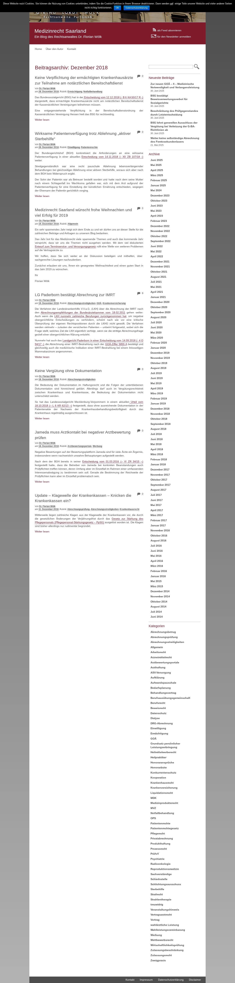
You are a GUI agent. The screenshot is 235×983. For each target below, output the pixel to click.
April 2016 (157, 560)
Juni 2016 (157, 550)
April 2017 (157, 510)
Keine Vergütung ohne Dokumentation (68, 371)
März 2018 (157, 454)
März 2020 (157, 337)
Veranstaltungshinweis (165, 909)
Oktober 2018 (159, 418)
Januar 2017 (158, 525)
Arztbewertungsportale (80, 446)
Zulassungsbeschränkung (167, 950)
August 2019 (158, 368)
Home (38, 48)
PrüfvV (155, 853)
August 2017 (158, 489)
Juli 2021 (156, 281)
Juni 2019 (157, 378)
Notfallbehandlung (92, 91)
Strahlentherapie (161, 899)
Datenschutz (158, 713)
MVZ (153, 808)
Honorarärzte (159, 767)
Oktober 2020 (159, 307)
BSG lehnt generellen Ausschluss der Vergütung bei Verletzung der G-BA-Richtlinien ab (174, 126)
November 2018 (160, 413)
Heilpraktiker (158, 757)
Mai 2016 (156, 555)
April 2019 (157, 388)
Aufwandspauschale (163, 682)
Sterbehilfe (157, 889)
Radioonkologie (161, 863)
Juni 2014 (157, 616)
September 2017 (161, 484)
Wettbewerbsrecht (162, 939)
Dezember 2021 (160, 261)
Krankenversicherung (114, 303)
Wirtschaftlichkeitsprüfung (167, 945)
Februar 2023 (159, 220)
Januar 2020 (158, 347)
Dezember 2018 (160, 408)
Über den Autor (54, 48)
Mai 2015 (156, 581)
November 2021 (160, 266)
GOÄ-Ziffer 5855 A (116, 344)
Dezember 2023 (160, 195)
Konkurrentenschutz (163, 772)
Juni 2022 (157, 246)
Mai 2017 (156, 505)
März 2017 (157, 515)
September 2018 (161, 423)
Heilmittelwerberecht (163, 752)
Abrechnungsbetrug (163, 631)
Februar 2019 (159, 398)
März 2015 (157, 586)
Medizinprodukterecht (164, 802)
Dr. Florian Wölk (47, 88)
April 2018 (157, 449)
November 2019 (160, 357)
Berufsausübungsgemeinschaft (170, 697)
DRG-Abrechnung (162, 723)
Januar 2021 (158, 297)
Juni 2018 (157, 439)
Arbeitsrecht (158, 652)
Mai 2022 (156, 251)
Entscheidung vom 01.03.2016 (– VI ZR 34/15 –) (112, 461)
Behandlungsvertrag (163, 692)
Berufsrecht (158, 702)
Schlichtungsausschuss (166, 884)
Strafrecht (157, 894)
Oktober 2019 (159, 363)
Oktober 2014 (159, 601)
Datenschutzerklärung (171, 979)
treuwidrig (157, 904)
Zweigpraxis (158, 960)
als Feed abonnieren (169, 30)
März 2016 (157, 565)
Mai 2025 (156, 164)
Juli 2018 (156, 434)
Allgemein (73, 224)
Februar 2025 (159, 180)
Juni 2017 (157, 500)
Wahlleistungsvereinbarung (168, 929)
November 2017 (160, 474)
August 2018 (158, 428)
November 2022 (160, 231)
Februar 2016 (159, 571)
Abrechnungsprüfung (78, 509)
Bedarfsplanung (161, 687)
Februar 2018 (159, 459)
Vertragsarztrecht (161, 914)
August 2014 (158, 606)
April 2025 (157, 170)
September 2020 (161, 312)
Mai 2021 (156, 286)
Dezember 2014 (160, 591)
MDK (153, 798)
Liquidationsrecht (162, 792)
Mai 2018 (156, 444)
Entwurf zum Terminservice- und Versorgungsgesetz (65, 246)
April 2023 (157, 215)
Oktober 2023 (159, 200)
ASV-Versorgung (161, 672)
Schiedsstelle (159, 879)
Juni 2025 (157, 160)
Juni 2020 (157, 327)
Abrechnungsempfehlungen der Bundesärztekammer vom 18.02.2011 (83, 312)
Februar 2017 (159, 520)
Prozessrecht (159, 848)
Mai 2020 (156, 332)
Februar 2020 (159, 342)
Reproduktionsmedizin (165, 869)
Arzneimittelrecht (161, 657)
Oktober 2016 (159, 535)
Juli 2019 (156, 373)
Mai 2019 (156, 383)
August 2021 (158, 276)
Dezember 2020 (160, 302)
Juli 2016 (156, 545)
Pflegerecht (158, 833)
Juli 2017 (156, 494)
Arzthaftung (158, 667)
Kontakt (71, 48)
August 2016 (158, 540)
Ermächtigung (75, 91)
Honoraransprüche (162, 762)
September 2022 (161, 241)
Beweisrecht (158, 708)
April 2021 (157, 291)
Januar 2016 (158, 576)
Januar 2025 (158, 185)
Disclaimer (195, 979)
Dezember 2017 (160, 469)
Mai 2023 (156, 210)
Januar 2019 (158, 403)
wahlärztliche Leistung (165, 924)
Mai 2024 (156, 190)
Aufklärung (157, 677)
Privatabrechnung (162, 838)
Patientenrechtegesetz (165, 828)
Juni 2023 (157, 205)
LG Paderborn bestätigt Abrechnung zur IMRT (75, 295)
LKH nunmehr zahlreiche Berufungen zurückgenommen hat (90, 316)
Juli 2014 (156, 611)
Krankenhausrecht (129, 509)
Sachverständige (161, 874)
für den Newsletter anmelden (174, 36)
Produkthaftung (160, 843)
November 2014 (160, 596)
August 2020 (158, 317)
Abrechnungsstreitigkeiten (81, 303)
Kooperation (158, 777)
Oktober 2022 (159, 236)
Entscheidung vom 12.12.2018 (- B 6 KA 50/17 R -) (113, 97)
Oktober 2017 (159, 479)
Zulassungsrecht (161, 955)
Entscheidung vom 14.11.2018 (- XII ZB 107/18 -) (112, 156)
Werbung (97, 446)
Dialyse (155, 718)
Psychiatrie (157, 858)
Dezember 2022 (160, 226)
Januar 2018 (158, 464)
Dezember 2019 (160, 352)
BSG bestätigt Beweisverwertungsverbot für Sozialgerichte (169, 99)
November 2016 (160, 530)
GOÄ (99, 303)
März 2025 (157, 175)
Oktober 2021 (159, 271)
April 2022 (157, 256)
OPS (153, 818)
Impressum (146, 979)
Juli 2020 (156, 322)
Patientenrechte (89, 147)
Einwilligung (74, 147)
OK (117, 8)
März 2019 (157, 393)
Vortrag (155, 919)
